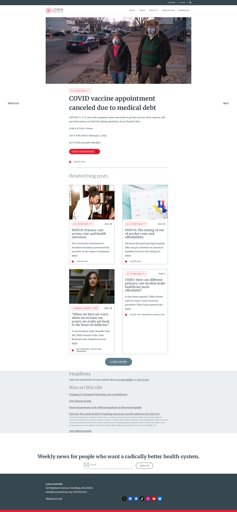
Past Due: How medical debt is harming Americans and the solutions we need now (114, 413)
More (75, 255)
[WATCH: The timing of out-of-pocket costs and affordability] (145, 202)
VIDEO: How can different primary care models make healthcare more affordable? (145, 285)
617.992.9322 (80, 492)
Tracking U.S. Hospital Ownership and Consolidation (98, 394)
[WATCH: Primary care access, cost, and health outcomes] (91, 202)
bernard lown (82, 348)
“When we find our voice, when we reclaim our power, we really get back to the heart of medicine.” (90, 319)
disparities (81, 351)
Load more (118, 362)
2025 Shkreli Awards (80, 401)
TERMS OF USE (54, 498)
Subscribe (171, 2)
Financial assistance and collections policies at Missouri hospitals (105, 407)
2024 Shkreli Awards (80, 431)
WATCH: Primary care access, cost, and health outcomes (89, 233)
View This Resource (83, 151)
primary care (159, 314)
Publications (168, 10)
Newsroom (183, 10)
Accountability (80, 90)
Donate (182, 2)
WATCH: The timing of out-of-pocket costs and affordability (145, 233)
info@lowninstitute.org (59, 492)
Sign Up (144, 465)
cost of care (79, 161)
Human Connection (85, 308)
